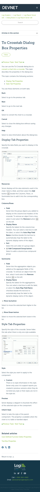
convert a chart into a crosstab (13, 69)
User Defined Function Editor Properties (16, 437)
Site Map (26, 489)
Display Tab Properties (14, 81)
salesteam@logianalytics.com (22, 480)
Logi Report (17, 15)
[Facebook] (3, 447)
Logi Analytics (6, 15)
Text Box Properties (9, 441)
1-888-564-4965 (21, 477)
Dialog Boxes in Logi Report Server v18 (19, 18)
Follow (6, 54)
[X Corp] (6, 447)
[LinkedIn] (9, 447)
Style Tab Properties (13, 84)
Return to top (7, 457)
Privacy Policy (19, 489)
